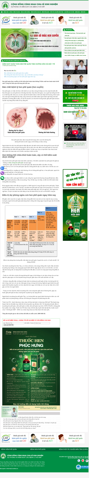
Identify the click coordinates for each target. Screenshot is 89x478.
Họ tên (5, 323)
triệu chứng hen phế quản (16, 162)
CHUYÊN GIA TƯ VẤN (69, 11)
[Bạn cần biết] (75, 187)
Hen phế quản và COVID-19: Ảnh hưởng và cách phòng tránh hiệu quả (21, 424)
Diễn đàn (83, 11)
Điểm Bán (77, 11)
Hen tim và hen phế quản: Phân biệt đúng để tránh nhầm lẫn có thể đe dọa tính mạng (24, 417)
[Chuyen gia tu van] (75, 88)
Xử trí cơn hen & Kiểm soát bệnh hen (14, 60)
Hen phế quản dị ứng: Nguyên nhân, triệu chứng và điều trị (18, 421)
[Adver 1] (75, 102)
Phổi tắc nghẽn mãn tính (56, 11)
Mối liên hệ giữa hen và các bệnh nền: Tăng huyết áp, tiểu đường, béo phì (22, 426)
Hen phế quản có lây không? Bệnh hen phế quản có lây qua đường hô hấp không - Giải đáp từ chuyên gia (29, 422)
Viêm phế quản (45, 11)
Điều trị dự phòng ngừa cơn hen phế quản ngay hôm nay (19, 76)
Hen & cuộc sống (25, 11)
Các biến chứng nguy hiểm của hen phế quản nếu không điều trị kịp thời (21, 419)
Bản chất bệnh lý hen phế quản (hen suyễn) (16, 73)
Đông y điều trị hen (15, 11)
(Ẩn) (15, 70)
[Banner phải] (75, 240)
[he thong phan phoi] (75, 119)
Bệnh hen (6, 11)
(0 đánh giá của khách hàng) (9, 65)
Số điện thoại (29, 323)
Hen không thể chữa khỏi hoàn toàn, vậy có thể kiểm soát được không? (23, 75)
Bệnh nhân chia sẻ (36, 11)
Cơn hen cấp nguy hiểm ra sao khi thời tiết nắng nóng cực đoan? (19, 428)
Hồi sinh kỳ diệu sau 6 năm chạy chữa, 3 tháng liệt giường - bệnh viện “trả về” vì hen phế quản (75, 145)
